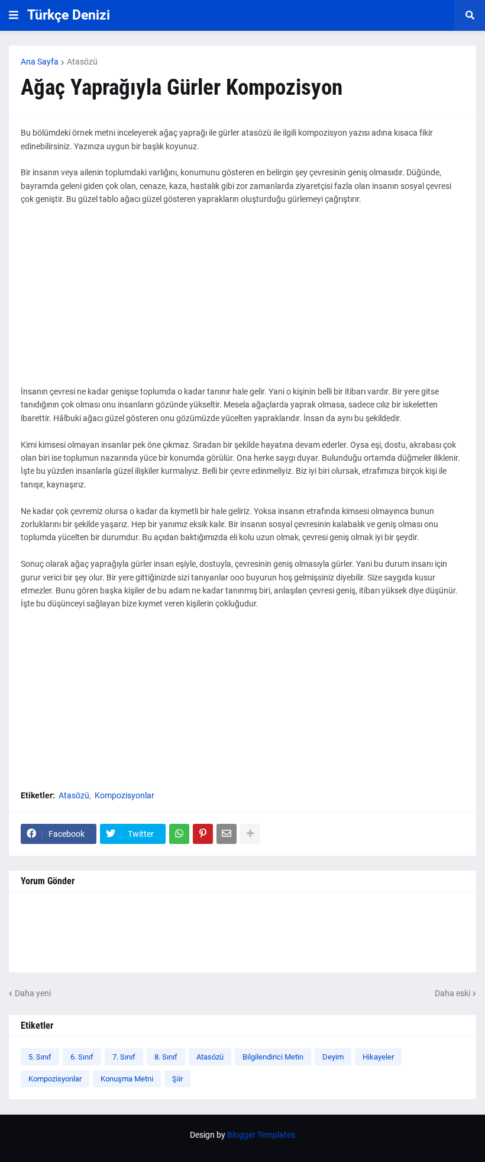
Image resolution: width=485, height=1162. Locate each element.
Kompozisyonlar (124, 795)
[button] (13, 15)
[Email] (226, 834)
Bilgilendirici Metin (272, 1056)
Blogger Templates (261, 1134)
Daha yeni (33, 993)
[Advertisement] (242, 302)
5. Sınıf (39, 1056)
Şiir (177, 1078)
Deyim (333, 1056)
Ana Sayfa (40, 61)
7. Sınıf (123, 1056)
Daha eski (452, 993)
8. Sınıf (165, 1056)
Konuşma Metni (127, 1078)
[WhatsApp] (179, 834)
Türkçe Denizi (68, 15)
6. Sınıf (81, 1056)
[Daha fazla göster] (250, 834)
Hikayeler (378, 1056)
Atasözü (82, 61)
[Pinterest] (203, 834)
